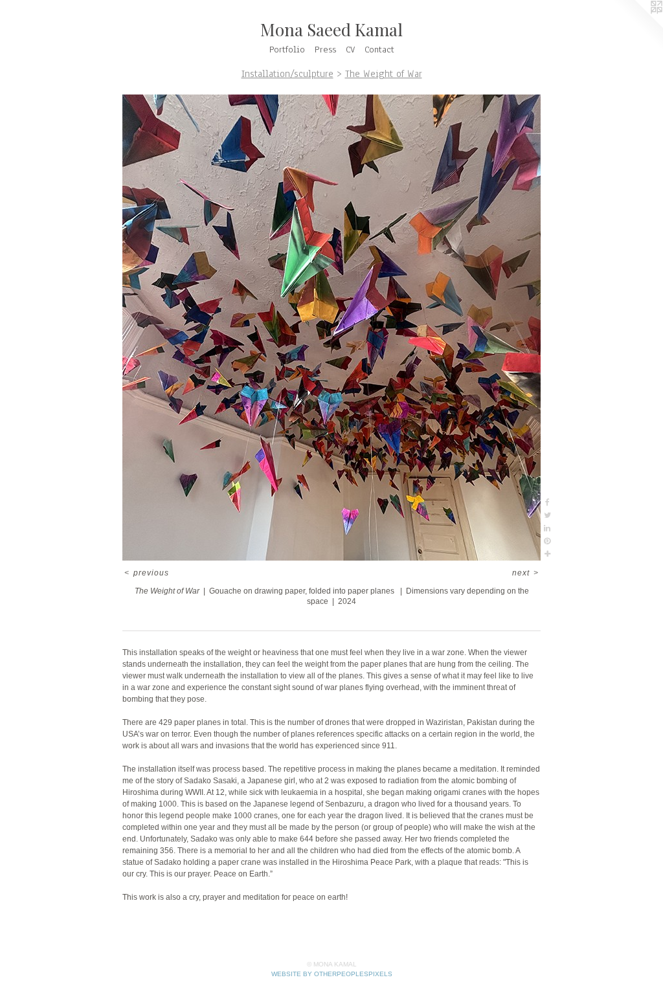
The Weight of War (383, 73)
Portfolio (287, 49)
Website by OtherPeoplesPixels (331, 973)
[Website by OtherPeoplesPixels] (637, 26)
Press (325, 49)
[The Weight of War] (331, 328)
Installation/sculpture (287, 73)
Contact (379, 49)
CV (350, 49)
